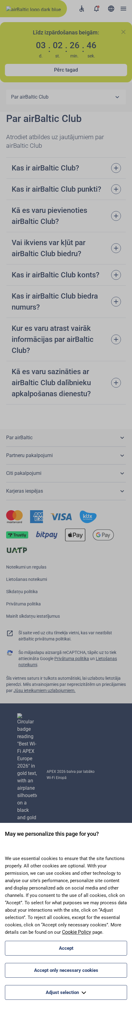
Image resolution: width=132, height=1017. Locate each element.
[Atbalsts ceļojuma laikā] (82, 8)
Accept (66, 948)
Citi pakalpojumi (23, 473)
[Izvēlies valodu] (111, 8)
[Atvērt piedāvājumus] (96, 8)
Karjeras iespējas (24, 491)
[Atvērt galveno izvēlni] (123, 8)
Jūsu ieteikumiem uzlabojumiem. (45, 690)
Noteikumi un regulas (26, 567)
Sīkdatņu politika (22, 591)
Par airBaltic (19, 437)
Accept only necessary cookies (66, 970)
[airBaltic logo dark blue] (33, 8)
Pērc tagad (66, 70)
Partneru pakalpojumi (29, 455)
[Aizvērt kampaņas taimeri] (123, 32)
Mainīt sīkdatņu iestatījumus (33, 616)
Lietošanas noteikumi (26, 579)
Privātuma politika (23, 603)
